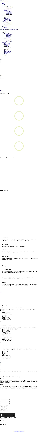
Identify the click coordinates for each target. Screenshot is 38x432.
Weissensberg (8, 7)
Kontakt (5, 25)
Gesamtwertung (8, 8)
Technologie (6, 17)
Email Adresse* (2, 400)
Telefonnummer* (3, 402)
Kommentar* (2, 404)
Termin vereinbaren (7, 19)
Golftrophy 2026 (7, 6)
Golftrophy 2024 (9, 14)
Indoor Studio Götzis (7, 20)
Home (3, 3)
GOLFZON (4, 42)
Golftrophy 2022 (9, 12)
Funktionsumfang (7, 16)
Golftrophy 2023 (9, 13)
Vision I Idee (6, 22)
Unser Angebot (6, 18)
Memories (5, 10)
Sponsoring (4, 21)
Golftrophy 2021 (9, 11)
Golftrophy (4, 5)
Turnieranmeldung (7, 9)
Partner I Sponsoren (7, 24)
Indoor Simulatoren (7, 43)
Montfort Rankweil (9, 34)
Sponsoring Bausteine (7, 51)
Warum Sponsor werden (8, 23)
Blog (5, 4)
